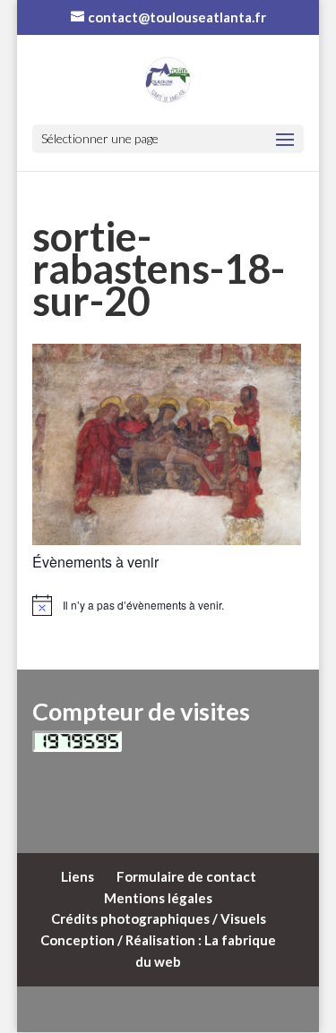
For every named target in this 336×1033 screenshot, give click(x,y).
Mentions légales (158, 898)
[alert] (168, 605)
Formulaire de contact (186, 876)
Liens (77, 876)
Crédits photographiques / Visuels (158, 918)
